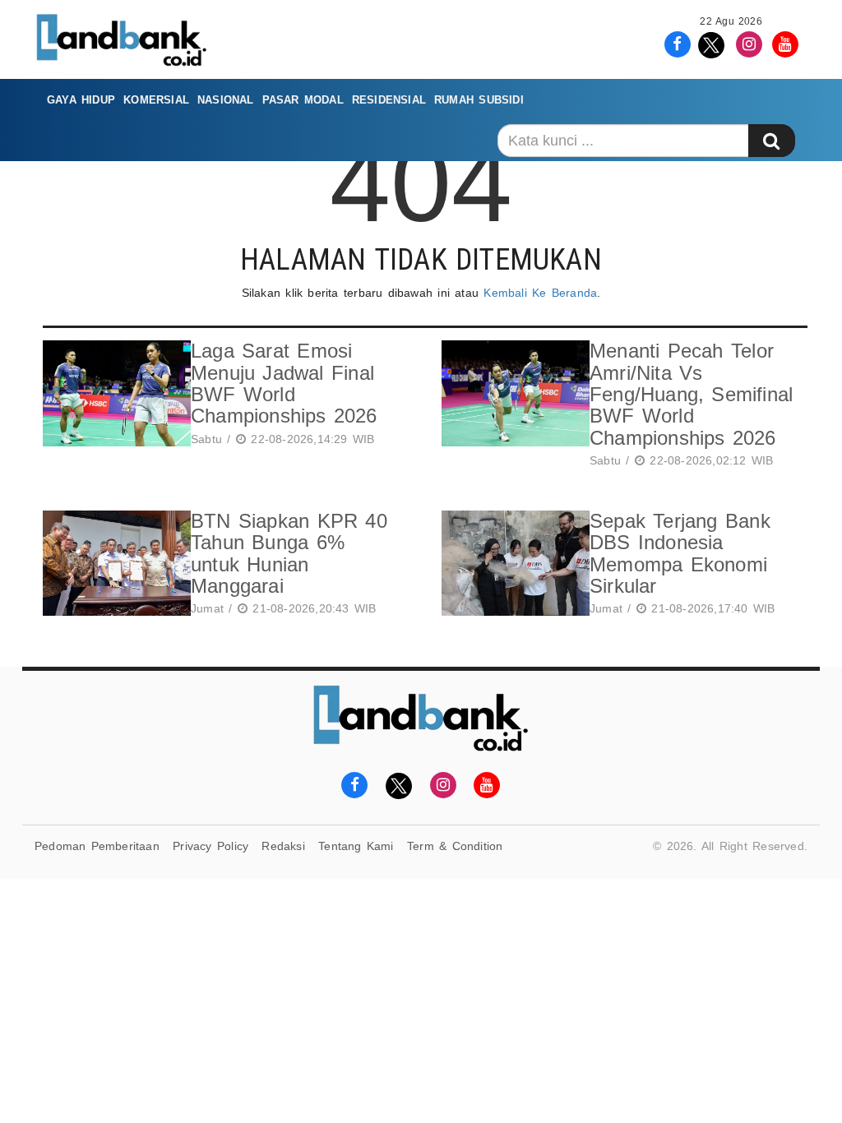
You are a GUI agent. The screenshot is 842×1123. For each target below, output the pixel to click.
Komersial (156, 100)
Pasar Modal (303, 100)
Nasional (225, 100)
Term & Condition (454, 846)
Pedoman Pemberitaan (97, 846)
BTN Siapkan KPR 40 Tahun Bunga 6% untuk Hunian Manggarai (289, 553)
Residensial (389, 100)
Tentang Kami (356, 846)
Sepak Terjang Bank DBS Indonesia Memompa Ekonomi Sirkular (680, 553)
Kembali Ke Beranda (540, 292)
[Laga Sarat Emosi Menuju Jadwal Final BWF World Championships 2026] (113, 395)
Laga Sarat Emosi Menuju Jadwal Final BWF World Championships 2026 (284, 383)
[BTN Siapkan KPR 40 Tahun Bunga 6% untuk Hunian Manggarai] (113, 566)
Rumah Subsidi (479, 100)
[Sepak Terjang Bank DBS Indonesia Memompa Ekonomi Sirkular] (511, 566)
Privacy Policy (210, 846)
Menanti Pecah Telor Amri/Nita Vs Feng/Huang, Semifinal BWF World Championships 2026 (691, 394)
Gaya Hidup (81, 100)
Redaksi (282, 846)
